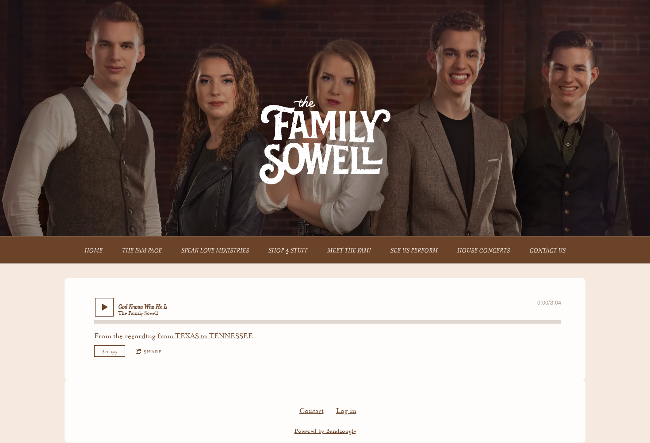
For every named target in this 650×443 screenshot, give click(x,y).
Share (153, 351)
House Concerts (483, 249)
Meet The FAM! (349, 249)
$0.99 (109, 351)
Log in (346, 409)
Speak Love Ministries (215, 249)
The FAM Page (142, 249)
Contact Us (547, 249)
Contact (311, 409)
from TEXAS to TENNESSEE (205, 334)
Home (93, 249)
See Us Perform (414, 249)
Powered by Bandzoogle (325, 430)
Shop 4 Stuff (288, 249)
